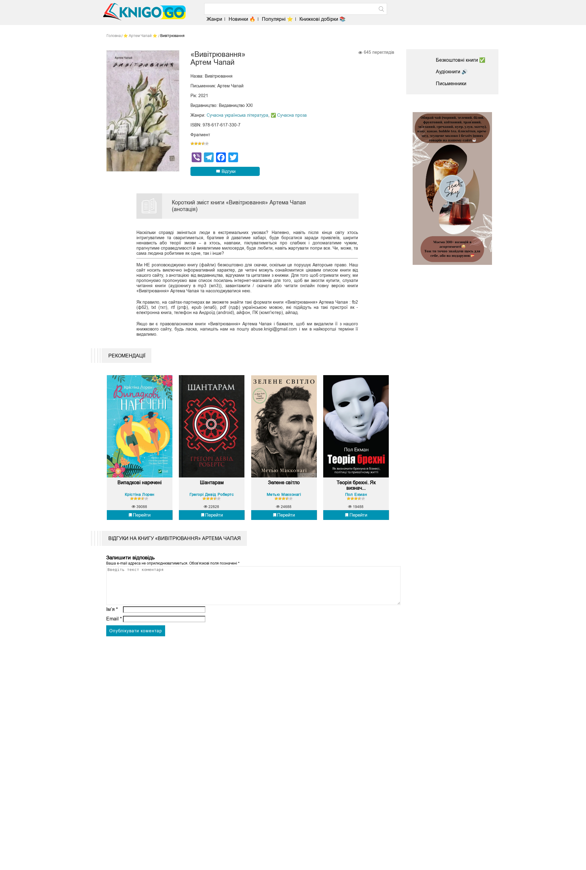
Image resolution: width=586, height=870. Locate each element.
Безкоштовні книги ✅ (460, 60)
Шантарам (212, 482)
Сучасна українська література (237, 115)
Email (114, 618)
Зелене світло (284, 482)
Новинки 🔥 (242, 19)
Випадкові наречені (140, 482)
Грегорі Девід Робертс (212, 494)
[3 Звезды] (199, 143)
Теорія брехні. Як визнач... (356, 485)
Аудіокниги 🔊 (452, 71)
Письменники (451, 83)
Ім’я (112, 609)
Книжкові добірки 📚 (322, 19)
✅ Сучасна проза (289, 115)
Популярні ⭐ (277, 19)
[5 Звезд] (207, 143)
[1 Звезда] (192, 143)
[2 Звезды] (196, 143)
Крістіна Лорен (139, 494)
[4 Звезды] (203, 143)
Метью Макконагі (284, 494)
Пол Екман (356, 494)
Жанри (214, 19)
